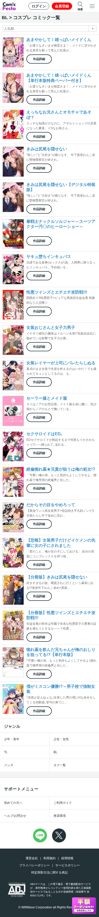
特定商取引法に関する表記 (49, 872)
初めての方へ (13, 803)
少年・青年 (11, 739)
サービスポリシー (67, 865)
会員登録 (62, 6)
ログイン (39, 6)
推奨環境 (60, 816)
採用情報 (67, 858)
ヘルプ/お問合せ (15, 816)
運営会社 (32, 858)
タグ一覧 (60, 765)
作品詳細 (39, 59)
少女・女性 (61, 739)
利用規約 (49, 858)
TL (6, 752)
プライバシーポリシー (34, 865)
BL (55, 752)
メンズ (8, 765)
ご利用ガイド (63, 803)
